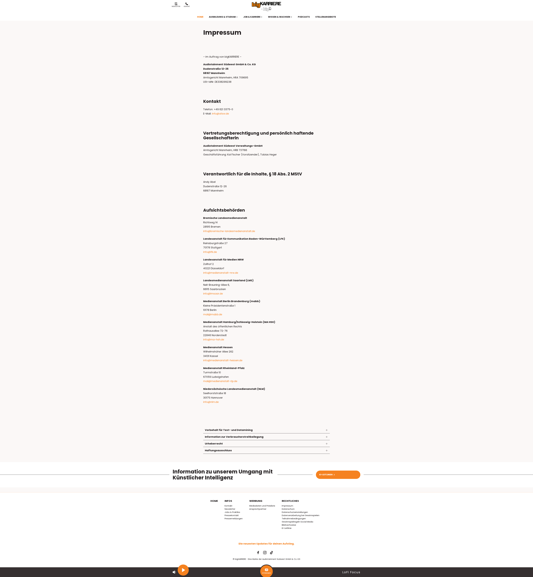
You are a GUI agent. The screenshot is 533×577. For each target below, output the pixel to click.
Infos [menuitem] (228, 501)
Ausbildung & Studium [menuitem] (222, 16)
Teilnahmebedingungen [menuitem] (294, 518)
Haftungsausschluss (218, 450)
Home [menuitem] (200, 16)
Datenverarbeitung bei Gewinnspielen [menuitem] (300, 515)
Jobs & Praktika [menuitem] (232, 512)
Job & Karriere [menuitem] (252, 16)
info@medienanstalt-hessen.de (222, 360)
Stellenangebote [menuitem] (325, 16)
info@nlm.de (211, 402)
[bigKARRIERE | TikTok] (271, 552)
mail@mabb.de (212, 314)
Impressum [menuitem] (287, 505)
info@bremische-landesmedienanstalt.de (229, 231)
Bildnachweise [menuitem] (289, 525)
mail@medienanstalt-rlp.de (220, 381)
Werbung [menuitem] (255, 501)
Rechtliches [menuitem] (290, 501)
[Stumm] (174, 572)
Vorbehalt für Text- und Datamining (229, 430)
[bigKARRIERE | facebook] (258, 552)
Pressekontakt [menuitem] (232, 515)
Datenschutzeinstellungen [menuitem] (295, 512)
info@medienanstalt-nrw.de (220, 272)
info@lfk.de (210, 252)
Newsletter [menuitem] (230, 509)
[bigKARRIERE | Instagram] (264, 552)
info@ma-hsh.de (213, 339)
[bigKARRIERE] (266, 6)
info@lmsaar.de (213, 293)
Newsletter (176, 6)
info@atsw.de (220, 113)
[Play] (183, 570)
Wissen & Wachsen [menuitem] (279, 16)
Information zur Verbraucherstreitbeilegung (234, 437)
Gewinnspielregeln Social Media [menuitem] (297, 521)
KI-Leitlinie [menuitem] (286, 528)
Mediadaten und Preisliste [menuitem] (262, 505)
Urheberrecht (214, 443)
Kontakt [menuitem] (228, 505)
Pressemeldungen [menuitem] (234, 518)
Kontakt (187, 6)
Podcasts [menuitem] (304, 16)
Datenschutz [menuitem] (288, 509)
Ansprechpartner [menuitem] (257, 509)
